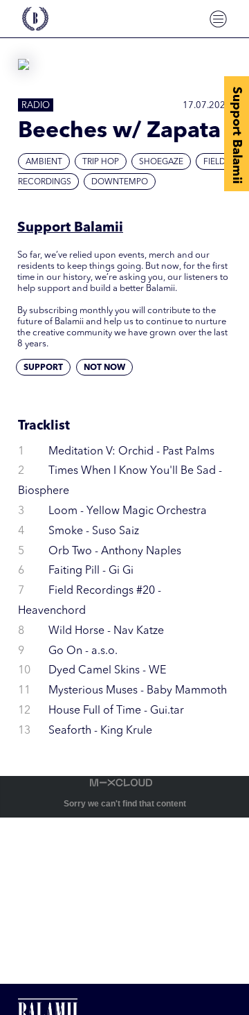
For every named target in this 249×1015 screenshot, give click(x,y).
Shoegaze (161, 162)
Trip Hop (100, 162)
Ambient (44, 162)
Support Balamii (236, 135)
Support (43, 368)
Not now (104, 368)
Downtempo (119, 182)
